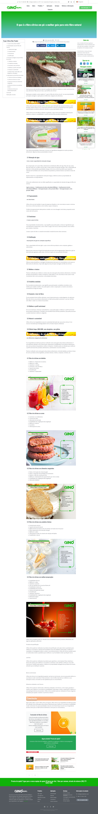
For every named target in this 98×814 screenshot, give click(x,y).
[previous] (29, 775)
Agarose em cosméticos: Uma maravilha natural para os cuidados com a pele (42, 767)
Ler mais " (86, 83)
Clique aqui (38, 730)
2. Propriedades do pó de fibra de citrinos (13, 46)
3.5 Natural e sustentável (12, 69)
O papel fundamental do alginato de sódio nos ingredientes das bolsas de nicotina (42, 759)
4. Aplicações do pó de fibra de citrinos (14, 75)
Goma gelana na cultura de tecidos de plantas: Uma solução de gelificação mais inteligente (67, 767)
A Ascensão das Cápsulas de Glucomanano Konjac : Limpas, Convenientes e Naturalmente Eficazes (68, 759)
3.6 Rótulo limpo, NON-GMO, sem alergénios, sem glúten (14, 72)
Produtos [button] (40, 6)
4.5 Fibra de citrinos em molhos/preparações (12, 89)
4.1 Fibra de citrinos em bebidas (14, 77)
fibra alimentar (47, 106)
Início (28, 6)
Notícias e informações (68, 6)
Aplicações (49, 6)
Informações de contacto (82, 791)
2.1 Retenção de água (12, 49)
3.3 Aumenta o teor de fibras (13, 65)
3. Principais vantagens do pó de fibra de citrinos (14, 58)
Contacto (50, 9)
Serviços (57, 6)
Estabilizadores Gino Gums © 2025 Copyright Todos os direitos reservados (49, 810)
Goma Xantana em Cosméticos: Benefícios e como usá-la (86, 144)
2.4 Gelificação (10, 55)
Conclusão (8, 92)
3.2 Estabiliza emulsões (12, 63)
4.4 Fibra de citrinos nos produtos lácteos (14, 86)
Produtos (40, 791)
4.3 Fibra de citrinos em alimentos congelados (14, 82)
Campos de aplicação (39, 42)
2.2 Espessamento (11, 51)
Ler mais (26, 801)
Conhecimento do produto (62, 42)
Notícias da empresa (50, 42)
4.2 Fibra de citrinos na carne (13, 79)
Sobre (33, 6)
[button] (41, 45)
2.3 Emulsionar (10, 53)
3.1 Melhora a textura (12, 61)
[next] (35, 775)
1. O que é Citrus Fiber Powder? (13, 43)
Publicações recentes (11, 94)
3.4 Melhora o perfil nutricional (14, 67)
